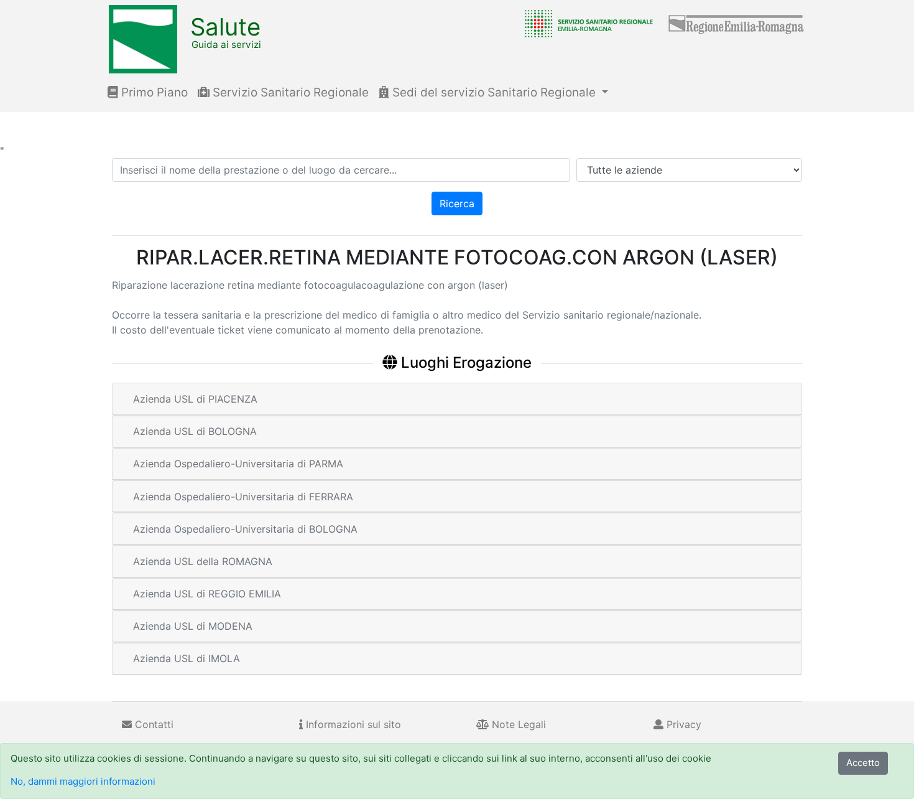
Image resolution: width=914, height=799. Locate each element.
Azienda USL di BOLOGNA (195, 431)
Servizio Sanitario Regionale (289, 92)
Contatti (152, 724)
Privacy (682, 724)
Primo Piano (153, 92)
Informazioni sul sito (352, 724)
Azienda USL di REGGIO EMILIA (207, 593)
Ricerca (457, 203)
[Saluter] (586, 23)
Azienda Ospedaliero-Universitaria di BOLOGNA (245, 529)
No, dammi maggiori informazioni (83, 781)
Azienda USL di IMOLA (186, 658)
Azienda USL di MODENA (192, 626)
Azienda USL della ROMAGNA (202, 561)
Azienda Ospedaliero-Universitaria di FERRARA (243, 496)
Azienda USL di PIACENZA (195, 399)
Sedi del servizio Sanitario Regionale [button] (494, 92)
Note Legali (517, 724)
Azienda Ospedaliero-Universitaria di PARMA (238, 463)
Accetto (863, 763)
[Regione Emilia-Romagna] (736, 23)
